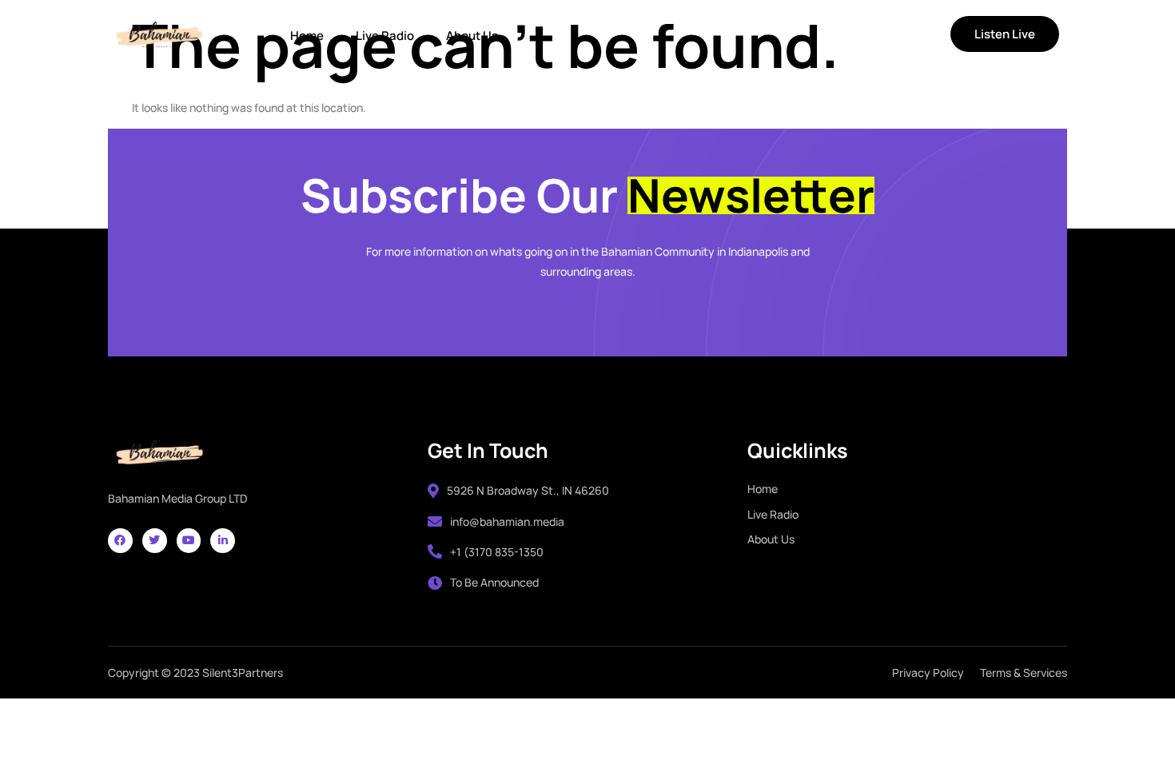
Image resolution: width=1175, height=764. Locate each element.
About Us (472, 35)
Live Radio (385, 35)
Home (307, 35)
